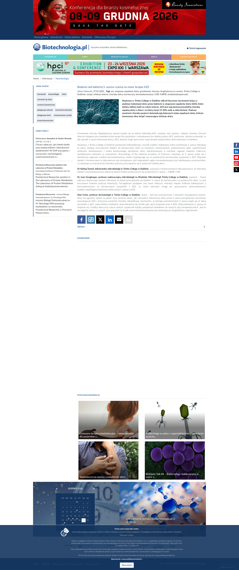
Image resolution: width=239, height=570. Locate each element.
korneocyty (129, 94)
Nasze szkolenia (72, 37)
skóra (64, 94)
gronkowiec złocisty (149, 91)
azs (112, 91)
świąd (89, 94)
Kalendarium (56, 37)
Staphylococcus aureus (171, 91)
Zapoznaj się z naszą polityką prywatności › (126, 559)
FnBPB (163, 94)
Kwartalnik (87, 37)
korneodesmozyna (144, 94)
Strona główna (41, 37)
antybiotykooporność (177, 94)
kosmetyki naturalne (63, 110)
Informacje (50, 57)
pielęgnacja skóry (44, 115)
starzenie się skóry (44, 99)
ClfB (156, 94)
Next (92, 488)
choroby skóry (116, 94)
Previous (58, 488)
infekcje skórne (100, 94)
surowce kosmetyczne (46, 105)
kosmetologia (53, 94)
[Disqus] (141, 281)
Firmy (85, 57)
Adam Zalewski (84, 91)
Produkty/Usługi (119, 57)
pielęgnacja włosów (45, 110)
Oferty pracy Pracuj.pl (104, 37)
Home (36, 79)
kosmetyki (41, 94)
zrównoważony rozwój (62, 115)
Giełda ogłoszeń (188, 57)
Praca (154, 57)
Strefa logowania (197, 48)
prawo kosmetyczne (45, 120)
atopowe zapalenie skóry (127, 91)
